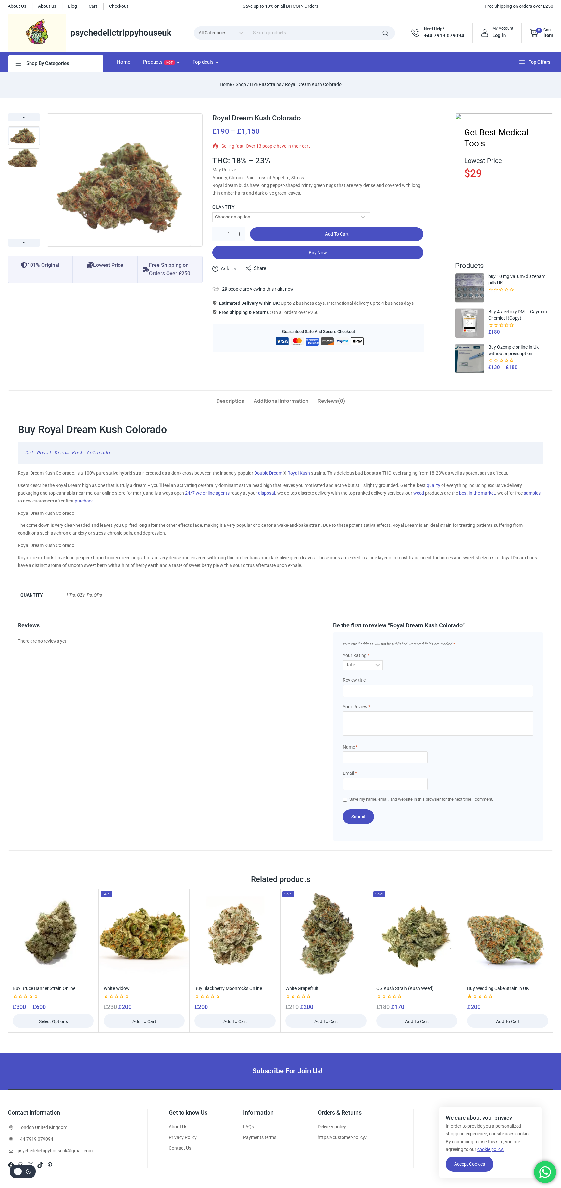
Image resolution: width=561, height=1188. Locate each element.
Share (260, 268)
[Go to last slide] (24, 117)
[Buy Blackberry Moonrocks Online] (235, 934)
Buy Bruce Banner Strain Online (44, 988)
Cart (93, 6)
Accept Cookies (469, 1164)
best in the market (477, 493)
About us (47, 6)
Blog (72, 6)
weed (418, 493)
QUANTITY (223, 207)
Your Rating (356, 655)
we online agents (213, 493)
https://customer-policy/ (342, 1137)
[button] (24, 135)
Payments (253, 1137)
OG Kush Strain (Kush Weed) (405, 988)
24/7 (190, 493)
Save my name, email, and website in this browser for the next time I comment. (421, 799)
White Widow (117, 988)
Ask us (228, 269)
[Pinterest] (50, 1165)
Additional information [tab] (281, 401)
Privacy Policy (183, 1137)
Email (350, 773)
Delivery (325, 1126)
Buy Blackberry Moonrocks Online (228, 988)
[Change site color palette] (23, 1171)
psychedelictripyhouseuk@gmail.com (55, 1150)
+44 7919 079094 (35, 1139)
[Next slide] (24, 243)
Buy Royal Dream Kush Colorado (92, 429)
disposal (266, 493)
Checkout (118, 6)
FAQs (248, 1126)
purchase (84, 500)
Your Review (356, 706)
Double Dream (268, 473)
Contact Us (180, 1148)
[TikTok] (40, 1165)
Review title (354, 680)
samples (532, 493)
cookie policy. (490, 1149)
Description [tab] (230, 401)
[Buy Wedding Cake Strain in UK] (507, 934)
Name (350, 746)
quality (433, 485)
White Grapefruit (301, 988)
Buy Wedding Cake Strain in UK (498, 988)
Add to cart (337, 234)
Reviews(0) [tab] (331, 401)
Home (123, 62)
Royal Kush (298, 473)
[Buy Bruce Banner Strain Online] (53, 934)
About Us (17, 6)
